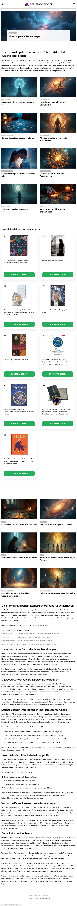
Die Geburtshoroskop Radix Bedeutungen (52, 174)
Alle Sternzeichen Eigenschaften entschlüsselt (54, 139)
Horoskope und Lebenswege (24, 36)
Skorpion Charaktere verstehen (15, 209)
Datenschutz (43, 895)
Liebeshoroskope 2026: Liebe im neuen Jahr (18, 174)
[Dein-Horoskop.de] (38, 4)
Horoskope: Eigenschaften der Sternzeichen (53, 103)
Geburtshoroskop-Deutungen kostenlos (57, 593)
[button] (2, 4)
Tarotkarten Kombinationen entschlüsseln (52, 210)
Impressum (33, 895)
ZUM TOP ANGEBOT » (19, 275)
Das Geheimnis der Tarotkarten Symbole (19, 524)
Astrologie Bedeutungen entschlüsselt (56, 524)
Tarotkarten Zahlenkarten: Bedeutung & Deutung (57, 558)
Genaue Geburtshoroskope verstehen (17, 138)
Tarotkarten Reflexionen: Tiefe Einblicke (19, 557)
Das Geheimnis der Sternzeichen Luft (17, 102)
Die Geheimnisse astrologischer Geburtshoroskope (15, 594)
